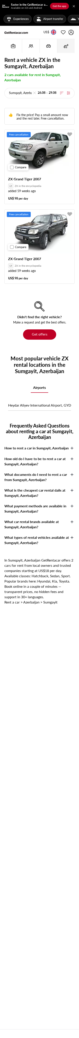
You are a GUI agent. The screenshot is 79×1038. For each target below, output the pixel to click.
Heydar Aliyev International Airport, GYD (39, 405)
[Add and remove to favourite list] (70, 134)
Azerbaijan (31, 602)
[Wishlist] (63, 32)
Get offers (39, 334)
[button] (46, 32)
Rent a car (12, 602)
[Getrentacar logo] (16, 32)
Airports (39, 387)
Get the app (59, 6)
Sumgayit (50, 602)
